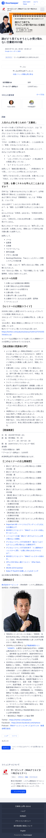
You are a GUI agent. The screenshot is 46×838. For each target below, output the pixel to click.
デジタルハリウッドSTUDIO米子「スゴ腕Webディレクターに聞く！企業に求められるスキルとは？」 (24, 550)
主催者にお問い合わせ (23, 806)
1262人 (14, 777)
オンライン (9, 57)
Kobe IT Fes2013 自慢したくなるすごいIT (22, 571)
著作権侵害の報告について (23, 826)
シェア (6, 736)
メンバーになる (19, 791)
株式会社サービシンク (10, 585)
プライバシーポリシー (23, 821)
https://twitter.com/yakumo (20, 720)
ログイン (6, 748)
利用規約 (23, 816)
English (23, 831)
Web (26, 777)
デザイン (20, 777)
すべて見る (40, 94)
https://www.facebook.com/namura (25, 723)
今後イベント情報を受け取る (23, 74)
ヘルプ (23, 811)
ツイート (14, 736)
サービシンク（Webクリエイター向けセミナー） (22, 9)
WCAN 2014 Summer (14, 568)
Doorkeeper (27, 835)
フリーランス (33, 777)
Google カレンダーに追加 (13, 51)
